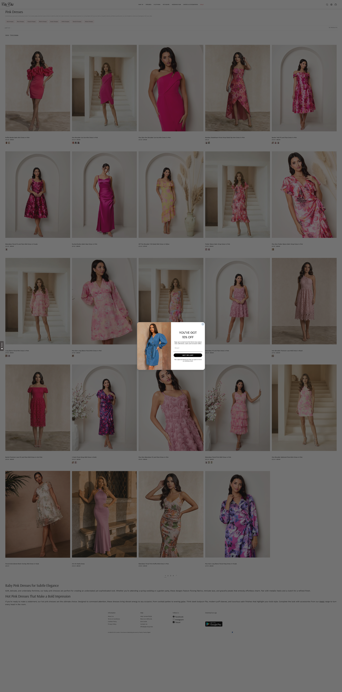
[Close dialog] (203, 324)
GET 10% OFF (187, 355)
